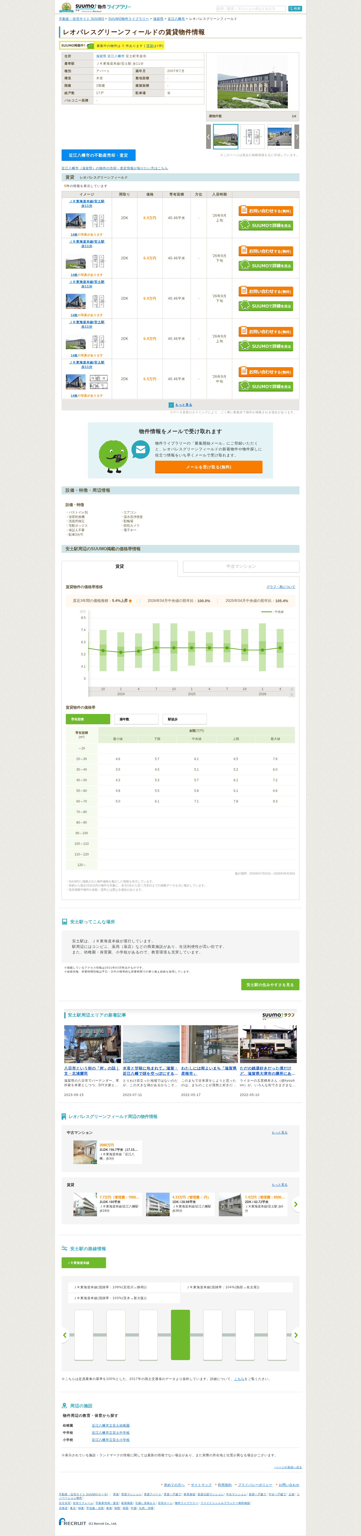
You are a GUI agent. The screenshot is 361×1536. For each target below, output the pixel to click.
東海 (109, 1508)
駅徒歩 (173, 719)
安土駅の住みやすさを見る (270, 985)
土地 (291, 1494)
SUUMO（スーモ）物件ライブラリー (95, 7)
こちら (239, 1379)
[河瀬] (84, 1335)
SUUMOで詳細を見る (265, 225)
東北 (73, 1508)
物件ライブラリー (186, 1503)
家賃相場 (189, 1494)
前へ (66, 1335)
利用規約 (225, 1485)
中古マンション (236, 1494)
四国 (125, 1508)
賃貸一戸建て (172, 1494)
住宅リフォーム (83, 1503)
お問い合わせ (289, 1485)
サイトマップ (201, 1485)
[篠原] (245, 1335)
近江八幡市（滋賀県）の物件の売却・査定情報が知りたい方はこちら (115, 168)
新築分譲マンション (211, 1494)
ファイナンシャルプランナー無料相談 (225, 1503)
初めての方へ (174, 1485)
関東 (81, 1508)
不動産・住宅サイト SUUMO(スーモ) (83, 1494)
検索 (297, 8)
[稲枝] (116, 1335)
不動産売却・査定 (107, 1503)
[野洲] (277, 1335)
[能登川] (148, 1335)
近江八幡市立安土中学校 (111, 1433)
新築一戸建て (257, 1494)
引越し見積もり (145, 1503)
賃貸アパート (152, 1494)
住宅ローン (165, 1503)
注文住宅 (65, 1503)
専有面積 (77, 719)
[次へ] (295, 1204)
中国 (134, 1508)
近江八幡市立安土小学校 (111, 1440)
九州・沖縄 (146, 1508)
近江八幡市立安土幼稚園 (111, 1425)
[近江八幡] (212, 1335)
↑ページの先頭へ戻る (288, 1467)
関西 (117, 1508)
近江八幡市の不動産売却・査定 (98, 155)
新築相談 (127, 1503)
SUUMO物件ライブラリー (128, 19)
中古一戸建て (277, 1494)
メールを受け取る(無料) (209, 467)
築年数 (124, 719)
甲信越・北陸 (95, 1508)
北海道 (63, 1508)
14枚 (74, 234)
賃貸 (149, 46)
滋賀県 (158, 19)
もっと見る (280, 1132)
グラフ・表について (281, 587)
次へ (295, 1335)
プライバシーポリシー (255, 1485)
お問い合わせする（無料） (265, 211)
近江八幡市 (176, 19)
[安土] (180, 1335)
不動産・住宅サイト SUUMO (81, 19)
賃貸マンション (131, 1494)
